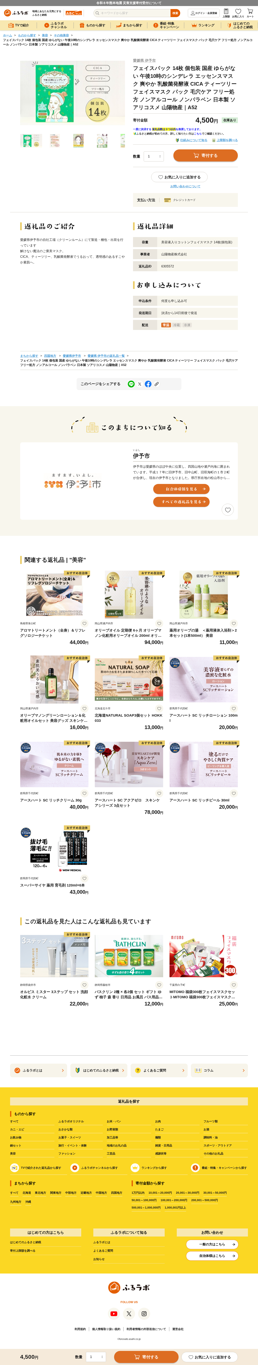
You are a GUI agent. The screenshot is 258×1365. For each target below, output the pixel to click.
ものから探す (27, 35)
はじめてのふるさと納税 (25, 1242)
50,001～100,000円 (144, 1200)
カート (250, 16)
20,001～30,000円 (187, 1192)
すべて (14, 1121)
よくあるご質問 (103, 1250)
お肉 (158, 1121)
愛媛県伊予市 (72, 355)
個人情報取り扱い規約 (106, 1329)
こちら (198, 133)
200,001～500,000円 (204, 1200)
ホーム (7, 35)
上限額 (226, 16)
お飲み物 (15, 1137)
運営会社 (178, 1329)
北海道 (27, 1192)
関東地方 (55, 1192)
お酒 (206, 1129)
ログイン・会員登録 (206, 13)
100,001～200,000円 (174, 1200)
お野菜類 (112, 1129)
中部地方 (71, 1192)
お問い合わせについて (185, 186)
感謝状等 (160, 1153)
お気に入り (238, 16)
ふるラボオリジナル (71, 1121)
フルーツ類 (211, 1121)
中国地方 (101, 1192)
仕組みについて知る (193, 140)
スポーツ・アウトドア (218, 1145)
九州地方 (15, 1201)
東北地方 (40, 1192)
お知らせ (99, 1259)
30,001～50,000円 (215, 1192)
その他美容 (61, 35)
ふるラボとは (101, 1242)
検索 (175, 13)
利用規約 (80, 1329)
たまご (159, 1129)
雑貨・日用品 (163, 1145)
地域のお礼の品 (117, 1145)
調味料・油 (211, 1137)
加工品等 (112, 1137)
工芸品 (111, 1153)
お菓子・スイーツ (69, 1137)
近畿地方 (86, 1192)
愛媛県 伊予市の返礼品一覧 (106, 355)
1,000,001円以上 (175, 1207)
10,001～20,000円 (160, 1192)
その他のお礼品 (213, 1153)
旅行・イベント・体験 (72, 1145)
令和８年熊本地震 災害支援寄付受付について (129, 3)
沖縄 (28, 1201)
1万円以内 (138, 1192)
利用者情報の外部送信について (146, 1329)
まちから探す (29, 355)
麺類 (158, 1137)
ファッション (66, 1153)
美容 (45, 35)
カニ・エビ (17, 1129)
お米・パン (114, 1121)
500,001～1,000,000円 (146, 1207)
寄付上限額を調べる (22, 1250)
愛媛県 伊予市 (144, 61)
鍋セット (15, 1145)
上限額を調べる (227, 140)
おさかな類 (65, 1129)
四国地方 (50, 355)
